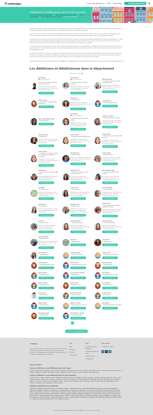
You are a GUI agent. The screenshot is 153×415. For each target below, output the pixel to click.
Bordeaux (97, 378)
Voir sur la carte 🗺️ (76, 73)
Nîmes (40, 381)
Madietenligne (69, 410)
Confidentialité (89, 359)
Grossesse (46, 392)
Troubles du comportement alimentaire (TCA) (44, 399)
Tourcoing (38, 383)
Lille (68, 379)
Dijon (46, 379)
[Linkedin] (110, 351)
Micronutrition (55, 394)
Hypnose (63, 392)
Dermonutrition (91, 390)
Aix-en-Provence (34, 378)
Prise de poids (116, 394)
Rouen (81, 381)
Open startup (73, 355)
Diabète (98, 390)
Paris (49, 381)
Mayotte (44, 372)
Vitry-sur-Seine (58, 383)
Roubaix (76, 381)
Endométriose (38, 392)
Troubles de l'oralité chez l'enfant (60, 397)
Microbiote (47, 394)
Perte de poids (107, 394)
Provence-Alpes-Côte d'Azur (91, 372)
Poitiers (61, 381)
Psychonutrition (34, 395)
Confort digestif (74, 390)
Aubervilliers (78, 378)
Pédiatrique (88, 394)
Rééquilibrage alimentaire (46, 395)
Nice (36, 381)
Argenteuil (59, 378)
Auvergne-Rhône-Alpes (36, 370)
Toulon (116, 381)
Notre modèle (117, 3)
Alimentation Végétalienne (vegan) (92, 388)
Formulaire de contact (107, 347)
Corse (80, 370)
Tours (43, 383)
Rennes (71, 381)
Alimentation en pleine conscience (46, 388)
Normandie (51, 372)
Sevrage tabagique (104, 395)
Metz (87, 379)
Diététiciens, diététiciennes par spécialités (44, 386)
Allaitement (33, 390)
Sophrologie (113, 395)
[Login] (149, 3)
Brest (115, 378)
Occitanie (69, 372)
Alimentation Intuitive (76, 388)
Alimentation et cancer (62, 388)
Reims (65, 381)
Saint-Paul (103, 381)
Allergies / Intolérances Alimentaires (47, 390)
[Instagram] (106, 351)
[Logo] (13, 3)
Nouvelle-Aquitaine (60, 372)
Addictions (33, 388)
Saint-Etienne (95, 381)
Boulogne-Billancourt (107, 378)
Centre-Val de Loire (72, 370)
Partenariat (72, 349)
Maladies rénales (38, 394)
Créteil (42, 379)
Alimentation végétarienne (110, 388)
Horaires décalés (55, 392)
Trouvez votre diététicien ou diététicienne (41, 15)
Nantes (32, 381)
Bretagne (63, 370)
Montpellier (93, 379)
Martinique (38, 372)
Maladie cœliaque (71, 392)
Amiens (42, 378)
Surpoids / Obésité (44, 397)
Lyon (77, 379)
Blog (70, 347)
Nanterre (117, 379)
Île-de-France (116, 370)
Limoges (73, 379)
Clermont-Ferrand (35, 379)
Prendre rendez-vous (46, 93)
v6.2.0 (98, 410)
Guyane (99, 370)
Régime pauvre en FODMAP (62, 395)
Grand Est (85, 370)
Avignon (84, 378)
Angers (48, 378)
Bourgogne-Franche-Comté (51, 370)
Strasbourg (110, 381)
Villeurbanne (49, 383)
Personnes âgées (97, 394)
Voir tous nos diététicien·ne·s (76, 331)
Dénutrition (83, 390)
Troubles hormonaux (63, 399)
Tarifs (109, 3)
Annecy (53, 378)
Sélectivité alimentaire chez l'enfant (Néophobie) (84, 395)
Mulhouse (106, 379)
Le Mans (63, 379)
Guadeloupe (92, 370)
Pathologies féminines (77, 394)
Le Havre (57, 379)
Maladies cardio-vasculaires (85, 392)
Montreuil (100, 379)
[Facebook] (102, 351)
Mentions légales (90, 356)
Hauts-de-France (107, 370)
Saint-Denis (87, 381)
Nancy (112, 379)
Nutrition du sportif (65, 394)
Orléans (45, 381)
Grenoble (51, 379)
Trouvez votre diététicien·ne (96, 3)
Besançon (90, 378)
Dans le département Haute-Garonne (51, 17)
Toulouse (32, 383)
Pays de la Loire (77, 372)
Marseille (82, 379)
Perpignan (55, 381)
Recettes (72, 352)
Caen (119, 378)
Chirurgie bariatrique (63, 390)
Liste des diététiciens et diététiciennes (66, 15)
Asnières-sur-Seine (68, 378)
